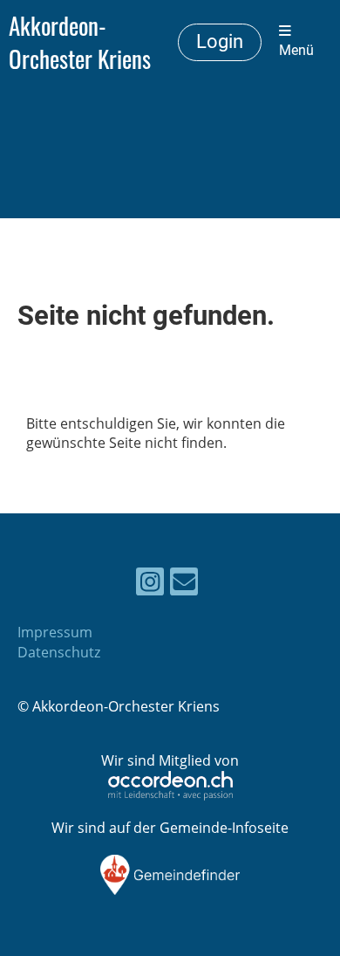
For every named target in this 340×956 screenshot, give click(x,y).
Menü (296, 50)
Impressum (54, 632)
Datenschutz (58, 652)
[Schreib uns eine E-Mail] (184, 584)
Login (219, 41)
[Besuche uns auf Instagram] (150, 584)
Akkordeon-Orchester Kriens (80, 42)
